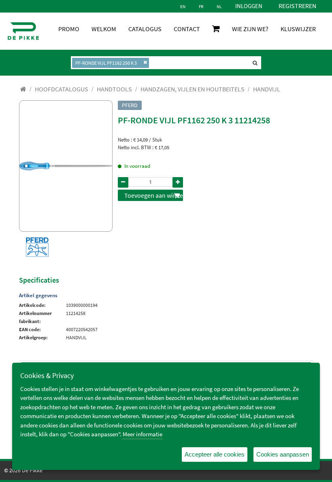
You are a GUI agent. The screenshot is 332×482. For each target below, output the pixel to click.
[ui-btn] (123, 182)
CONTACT (187, 29)
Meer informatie (142, 434)
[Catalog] (23, 89)
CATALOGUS (145, 29)
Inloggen (248, 6)
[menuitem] (61, 89)
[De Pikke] (23, 31)
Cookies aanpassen (282, 454)
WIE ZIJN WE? (250, 29)
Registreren (297, 6)
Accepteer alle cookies (215, 454)
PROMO (68, 29)
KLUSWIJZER (298, 29)
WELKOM (104, 29)
